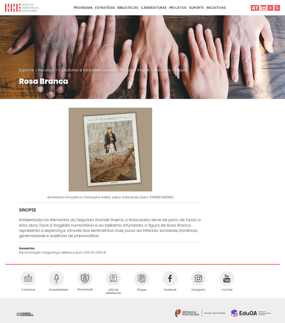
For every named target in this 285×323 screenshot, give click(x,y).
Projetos (178, 7)
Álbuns (181, 70)
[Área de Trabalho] (255, 7)
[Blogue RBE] (141, 278)
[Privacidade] (84, 278)
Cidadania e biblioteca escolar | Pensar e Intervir (105, 70)
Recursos (47, 70)
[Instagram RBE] (198, 278)
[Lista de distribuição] (113, 278)
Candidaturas (154, 7)
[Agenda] (263, 7)
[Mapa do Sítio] (270, 7)
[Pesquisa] (277, 7)
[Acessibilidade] (56, 278)
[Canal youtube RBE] (226, 278)
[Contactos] (28, 278)
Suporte (27, 70)
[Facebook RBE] (170, 278)
